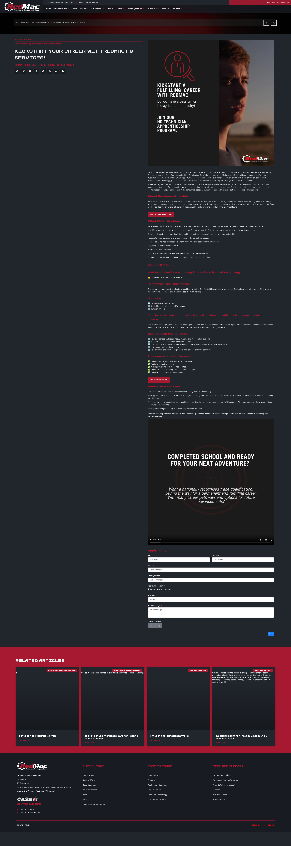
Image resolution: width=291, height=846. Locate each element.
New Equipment (60, 9)
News (110, 9)
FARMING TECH (96, 9)
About (119, 9)
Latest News (25, 23)
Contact (176, 9)
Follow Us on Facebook (30, 776)
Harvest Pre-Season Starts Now (170, 736)
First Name (152, 555)
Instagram (24, 783)
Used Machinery (80, 9)
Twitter (23, 779)
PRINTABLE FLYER (161, 214)
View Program (158, 380)
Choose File (155, 626)
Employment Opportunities (41, 23)
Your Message (154, 605)
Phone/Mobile (154, 576)
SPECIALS (165, 9)
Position (151, 595)
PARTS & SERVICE (135, 9)
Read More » (25, 740)
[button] (17, 71)
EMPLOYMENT (153, 9)
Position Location (155, 586)
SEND (271, 634)
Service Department (52, 43)
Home (48, 9)
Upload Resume (154, 621)
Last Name (216, 555)
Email (150, 565)
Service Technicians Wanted (37, 736)
